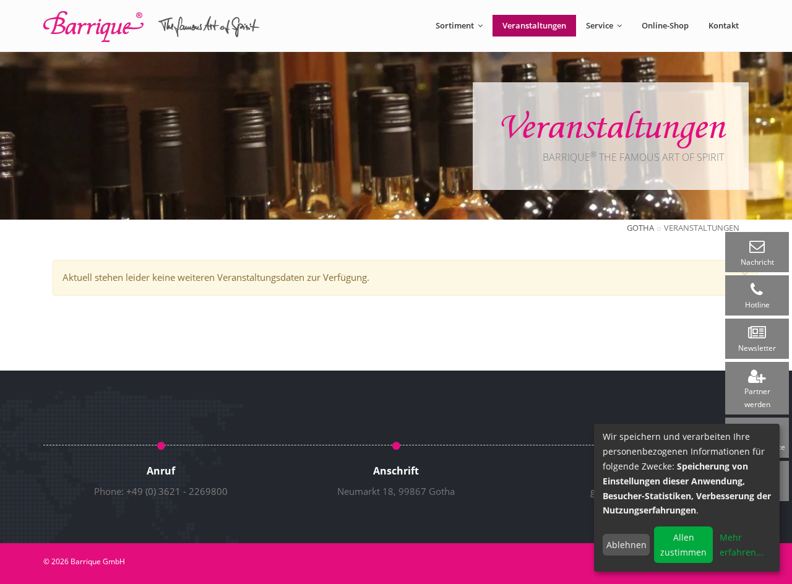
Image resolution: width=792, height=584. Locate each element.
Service (600, 25)
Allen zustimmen (683, 544)
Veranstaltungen (534, 25)
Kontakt (723, 25)
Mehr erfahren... (742, 544)
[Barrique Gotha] (151, 26)
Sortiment (456, 25)
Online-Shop (665, 25)
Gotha (640, 227)
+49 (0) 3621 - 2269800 (177, 491)
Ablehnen (626, 545)
